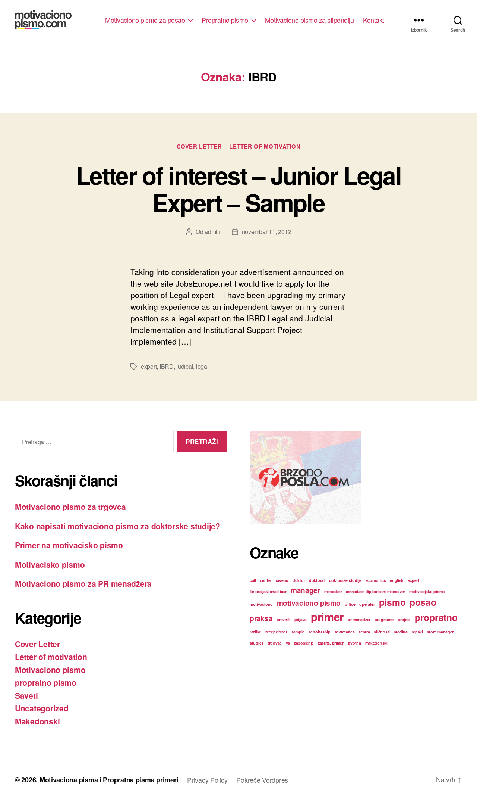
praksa (261, 618)
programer (384, 619)
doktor (299, 580)
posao (423, 602)
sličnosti (382, 632)
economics (376, 580)
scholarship (320, 632)
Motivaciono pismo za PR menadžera (83, 583)
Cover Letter (199, 146)
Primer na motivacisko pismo (69, 545)
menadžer (333, 591)
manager (305, 590)
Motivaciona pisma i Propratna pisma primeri (109, 780)
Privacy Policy (207, 780)
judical (184, 366)
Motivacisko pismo (50, 564)
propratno (436, 617)
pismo (392, 602)
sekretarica (345, 632)
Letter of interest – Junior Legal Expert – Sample (238, 188)
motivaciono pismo (309, 603)
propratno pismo (45, 682)
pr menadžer (359, 619)
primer (327, 616)
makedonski (376, 643)
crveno (282, 580)
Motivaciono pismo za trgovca (70, 506)
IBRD (166, 366)
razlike (255, 632)
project (404, 619)
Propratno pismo (225, 20)
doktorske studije (345, 580)
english (397, 580)
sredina (401, 632)
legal (202, 366)
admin (213, 231)
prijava (300, 619)
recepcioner (276, 632)
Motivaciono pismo (50, 669)
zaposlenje (304, 643)
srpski (417, 632)
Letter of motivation (264, 146)
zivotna (354, 643)
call (253, 580)
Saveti (26, 695)
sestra (364, 632)
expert (149, 366)
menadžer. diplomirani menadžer (375, 591)
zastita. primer (331, 643)
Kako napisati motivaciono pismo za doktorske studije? (117, 526)
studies (256, 643)
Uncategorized (42, 708)
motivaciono (261, 604)
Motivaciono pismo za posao (145, 20)
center (266, 580)
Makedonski (37, 721)
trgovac (275, 643)
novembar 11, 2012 (266, 231)
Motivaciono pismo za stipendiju (309, 20)
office (350, 604)
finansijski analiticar (268, 591)
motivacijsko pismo (427, 591)
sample (297, 632)
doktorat (317, 580)
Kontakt (373, 20)
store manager (440, 632)
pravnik (283, 619)
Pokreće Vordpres (262, 780)
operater (367, 604)
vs (288, 643)
